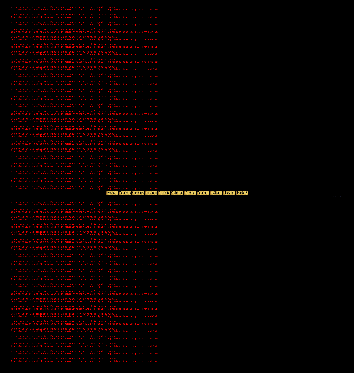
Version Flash (337, 197)
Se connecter (15, 8)
